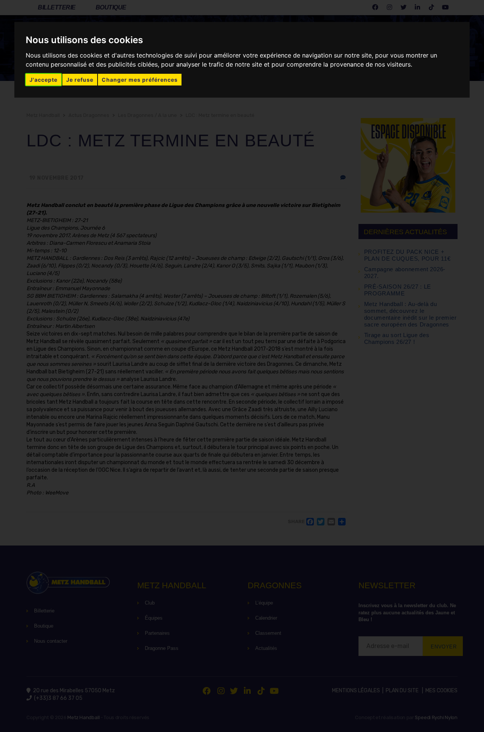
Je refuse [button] (79, 79)
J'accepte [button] (43, 79)
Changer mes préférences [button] (140, 79)
